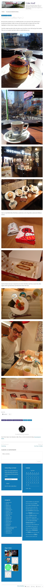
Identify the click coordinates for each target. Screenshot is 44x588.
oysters (38, 524)
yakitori (34, 536)
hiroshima (30, 510)
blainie (9, 15)
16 (28, 480)
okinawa (34, 522)
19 (34, 480)
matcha (27, 518)
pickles (26, 526)
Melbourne (34, 518)
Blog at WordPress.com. (22, 586)
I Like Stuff (30, 3)
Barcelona (37, 501)
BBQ (7, 503)
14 (38, 477)
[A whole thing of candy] (8, 560)
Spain (29, 532)
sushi (34, 532)
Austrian (33, 501)
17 (30, 480)
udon (30, 536)
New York (29, 520)
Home (3, 11)
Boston (26, 505)
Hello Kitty (8, 514)
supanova (32, 532)
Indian (7, 515)
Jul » (30, 488)
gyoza (37, 508)
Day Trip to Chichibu (38, 445)
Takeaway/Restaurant (18, 420)
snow (26, 532)
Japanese (9, 420)
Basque (27, 503)
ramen (29, 526)
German (7, 511)
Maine (36, 517)
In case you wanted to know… (12, 11)
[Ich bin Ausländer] (15, 560)
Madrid (33, 517)
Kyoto (30, 515)
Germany (34, 508)
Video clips (8, 531)
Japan (26, 420)
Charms (7, 505)
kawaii (28, 515)
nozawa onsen (29, 522)
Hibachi (27, 510)
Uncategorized (8, 528)
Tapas (26, 534)
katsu (26, 515)
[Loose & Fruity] (8, 574)
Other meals (8, 521)
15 (26, 480)
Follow (7, 483)
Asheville (27, 501)
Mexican (7, 519)
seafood (31, 528)
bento (36, 503)
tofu (33, 534)
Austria (30, 501)
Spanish (7, 525)
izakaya (27, 513)
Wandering (5, 445)
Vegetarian (8, 530)
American (8, 502)
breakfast (29, 505)
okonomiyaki (28, 524)
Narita (26, 520)
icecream (34, 510)
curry (27, 507)
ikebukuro (37, 510)
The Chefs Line (30, 534)
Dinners (4, 420)
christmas (33, 505)
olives (30, 524)
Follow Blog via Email (10, 468)
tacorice (36, 532)
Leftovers (8, 518)
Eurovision (28, 508)
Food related (8, 509)
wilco (32, 536)
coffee (37, 505)
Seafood (7, 524)
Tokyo (30, 420)
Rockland (32, 526)
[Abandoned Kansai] (15, 553)
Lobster (30, 517)
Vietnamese (8, 532)
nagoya (37, 518)
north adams (34, 520)
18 (32, 480)
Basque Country (30, 503)
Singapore (35, 530)
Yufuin (36, 536)
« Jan (27, 488)
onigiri (33, 524)
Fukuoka (31, 508)
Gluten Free (8, 512)
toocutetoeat (27, 536)
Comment (39, 461)
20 (36, 480)
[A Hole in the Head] (15, 568)
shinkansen (30, 530)
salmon (35, 526)
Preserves (8, 522)
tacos (38, 532)
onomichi (35, 524)
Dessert (7, 506)
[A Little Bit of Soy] (8, 553)
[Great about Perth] (8, 567)
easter (34, 507)
